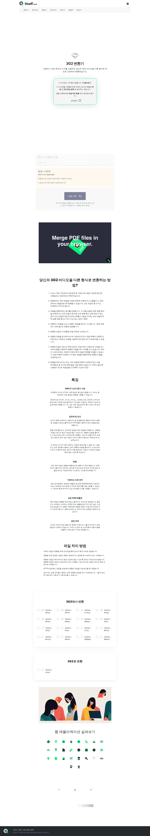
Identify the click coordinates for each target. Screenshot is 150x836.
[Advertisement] (75, 31)
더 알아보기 (86, 83)
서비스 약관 (17, 830)
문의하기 (46, 832)
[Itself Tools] (75, 796)
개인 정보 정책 (69, 89)
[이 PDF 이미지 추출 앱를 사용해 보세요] (75, 243)
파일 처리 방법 (74, 93)
